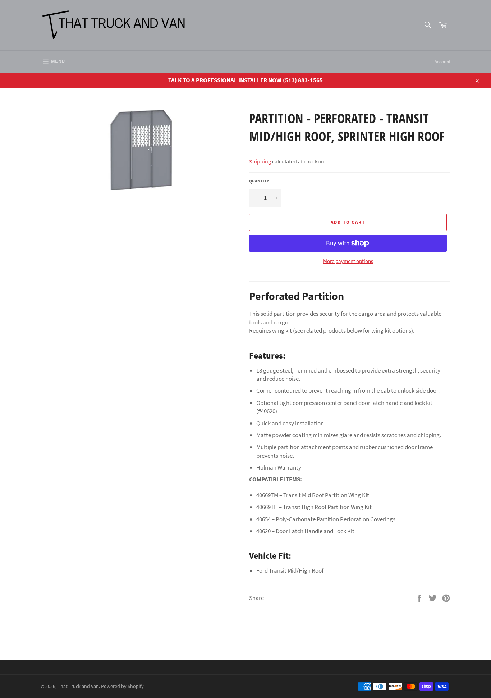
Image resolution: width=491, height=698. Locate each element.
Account (442, 62)
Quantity (259, 181)
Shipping (260, 161)
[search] (427, 25)
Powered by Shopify (122, 686)
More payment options (348, 261)
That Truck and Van (78, 686)
